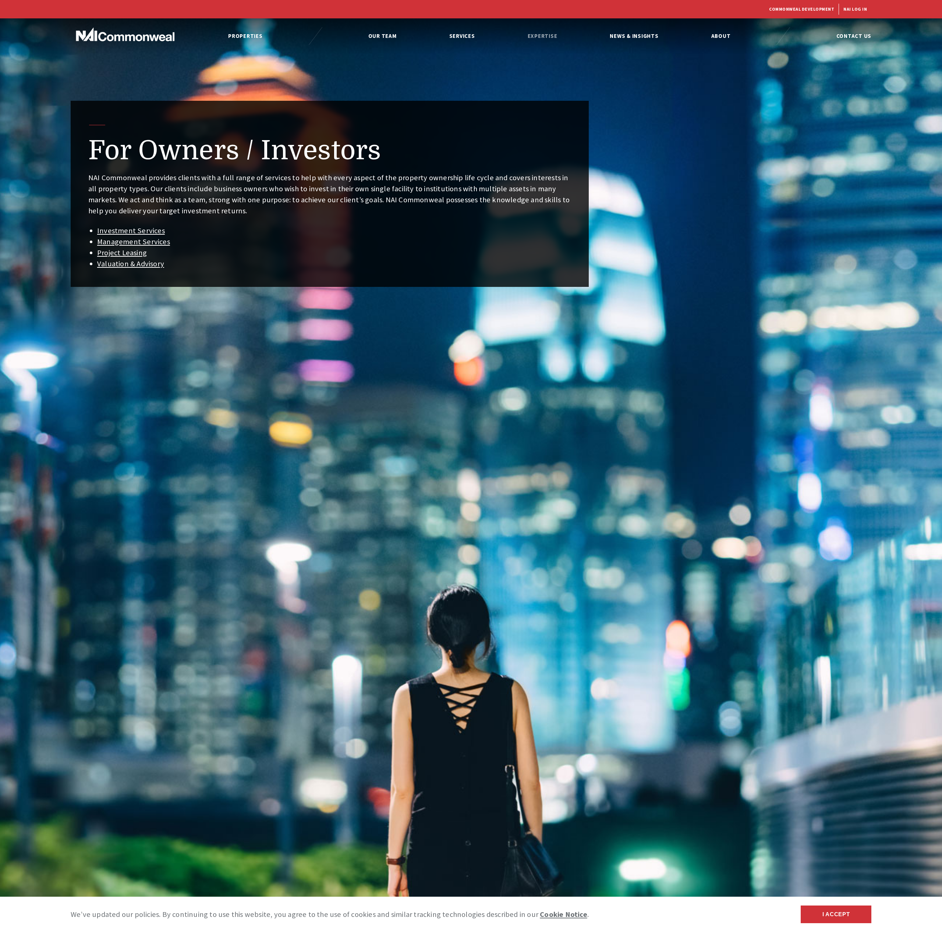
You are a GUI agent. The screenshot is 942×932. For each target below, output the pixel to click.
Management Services (133, 241)
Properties (245, 35)
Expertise (542, 35)
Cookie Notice (563, 914)
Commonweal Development (801, 9)
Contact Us (854, 35)
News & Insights (634, 35)
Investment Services (131, 230)
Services (462, 35)
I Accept (836, 914)
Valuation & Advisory (130, 263)
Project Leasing (122, 252)
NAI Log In (855, 9)
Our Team (382, 35)
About (721, 35)
